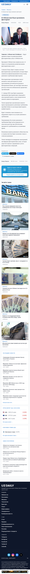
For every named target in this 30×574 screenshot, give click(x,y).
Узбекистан (5, 494)
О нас (3, 519)
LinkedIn (4, 546)
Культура (4, 504)
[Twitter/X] (21, 554)
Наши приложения (7, 526)
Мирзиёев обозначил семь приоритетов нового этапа (13, 390)
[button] (24, 4)
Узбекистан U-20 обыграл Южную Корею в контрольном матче (14, 452)
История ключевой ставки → (10, 435)
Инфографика (7, 1)
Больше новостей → (8, 402)
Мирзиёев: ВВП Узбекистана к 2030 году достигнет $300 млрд (13, 383)
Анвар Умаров (5, 22)
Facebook (21, 153)
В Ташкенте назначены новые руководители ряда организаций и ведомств (15, 465)
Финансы (9, 9)
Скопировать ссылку (9, 156)
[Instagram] (13, 554)
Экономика (5, 497)
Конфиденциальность (8, 524)
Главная (3, 9)
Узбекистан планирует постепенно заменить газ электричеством (12, 446)
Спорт (3, 506)
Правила (4, 521)
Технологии (5, 502)
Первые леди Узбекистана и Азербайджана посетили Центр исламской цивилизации (14, 459)
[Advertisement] (15, 572)
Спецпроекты (14, 1)
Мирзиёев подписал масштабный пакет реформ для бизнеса (13, 371)
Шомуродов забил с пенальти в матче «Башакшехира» (13, 471)
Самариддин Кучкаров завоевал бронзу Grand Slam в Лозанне (13, 358)
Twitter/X (13, 153)
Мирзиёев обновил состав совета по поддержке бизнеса (13, 377)
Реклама (4, 529)
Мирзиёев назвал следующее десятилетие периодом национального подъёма (14, 396)
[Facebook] (17, 554)
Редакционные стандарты (9, 531)
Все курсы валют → (8, 422)
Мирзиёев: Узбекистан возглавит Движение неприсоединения (14, 364)
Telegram (6, 153)
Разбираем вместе (23, 1)
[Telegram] (8, 554)
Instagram (4, 539)
